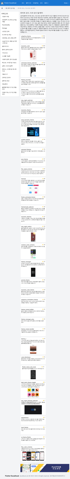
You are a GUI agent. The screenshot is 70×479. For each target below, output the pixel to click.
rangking (35, 3)
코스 (23, 3)
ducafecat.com (24, 476)
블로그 (46, 3)
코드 (41, 3)
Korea (66, 3)
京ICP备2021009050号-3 (57, 476)
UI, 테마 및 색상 (10, 8)
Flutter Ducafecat (12, 476)
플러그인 (28, 3)
